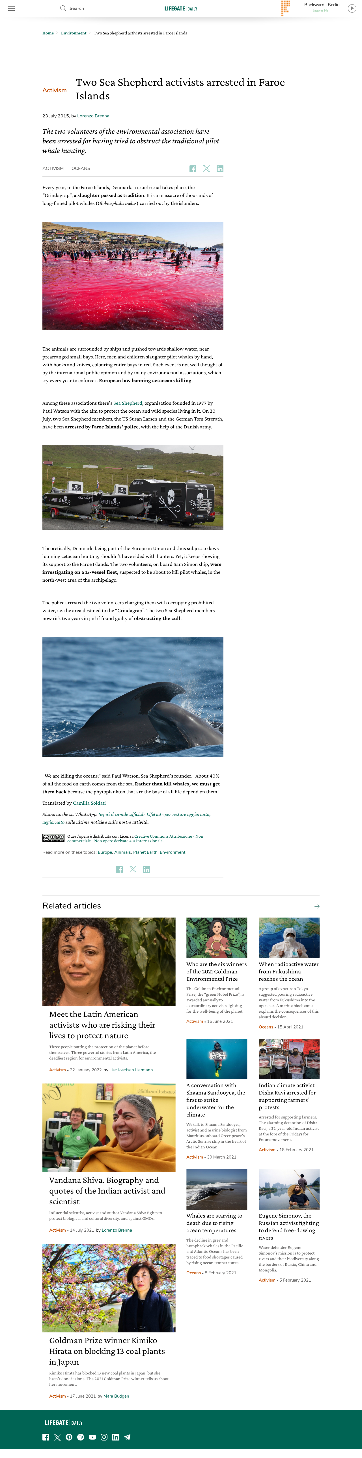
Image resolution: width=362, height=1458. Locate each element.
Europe (105, 852)
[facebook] (45, 1437)
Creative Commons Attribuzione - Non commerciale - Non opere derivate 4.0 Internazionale (135, 838)
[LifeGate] (181, 8)
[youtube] (92, 1437)
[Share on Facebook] (192, 168)
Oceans (81, 168)
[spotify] (80, 1437)
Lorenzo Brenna (93, 116)
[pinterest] (69, 1437)
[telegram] (127, 1437)
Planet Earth (145, 852)
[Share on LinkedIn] (220, 168)
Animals (122, 852)
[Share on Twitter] (206, 168)
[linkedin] (115, 1437)
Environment (172, 852)
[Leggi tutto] (316, 906)
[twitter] (57, 1437)
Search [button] (77, 8)
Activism (54, 90)
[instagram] (104, 1437)
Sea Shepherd (127, 403)
